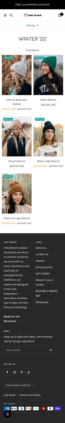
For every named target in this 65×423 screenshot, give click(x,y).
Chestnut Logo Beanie (17, 218)
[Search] (11, 15)
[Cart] (59, 15)
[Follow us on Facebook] (7, 372)
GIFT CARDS (43, 273)
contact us (42, 254)
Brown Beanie (17, 161)
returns (40, 260)
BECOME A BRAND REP (46, 293)
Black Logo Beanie (48, 161)
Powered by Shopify (30, 395)
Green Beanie (48, 99)
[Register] (50, 350)
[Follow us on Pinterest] (21, 372)
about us (41, 247)
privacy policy (44, 267)
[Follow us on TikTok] (28, 372)
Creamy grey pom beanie (16, 101)
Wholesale (42, 302)
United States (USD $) (18, 385)
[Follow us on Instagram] (14, 372)
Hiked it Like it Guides (44, 282)
